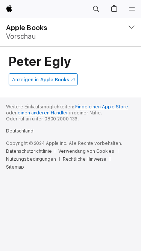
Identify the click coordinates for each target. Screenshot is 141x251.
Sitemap (15, 167)
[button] (96, 9)
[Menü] (132, 9)
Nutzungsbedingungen (31, 159)
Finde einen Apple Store (101, 107)
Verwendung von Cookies (86, 151)
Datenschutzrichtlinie (29, 151)
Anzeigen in (40, 79)
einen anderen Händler (43, 113)
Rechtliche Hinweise (85, 159)
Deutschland (19, 131)
